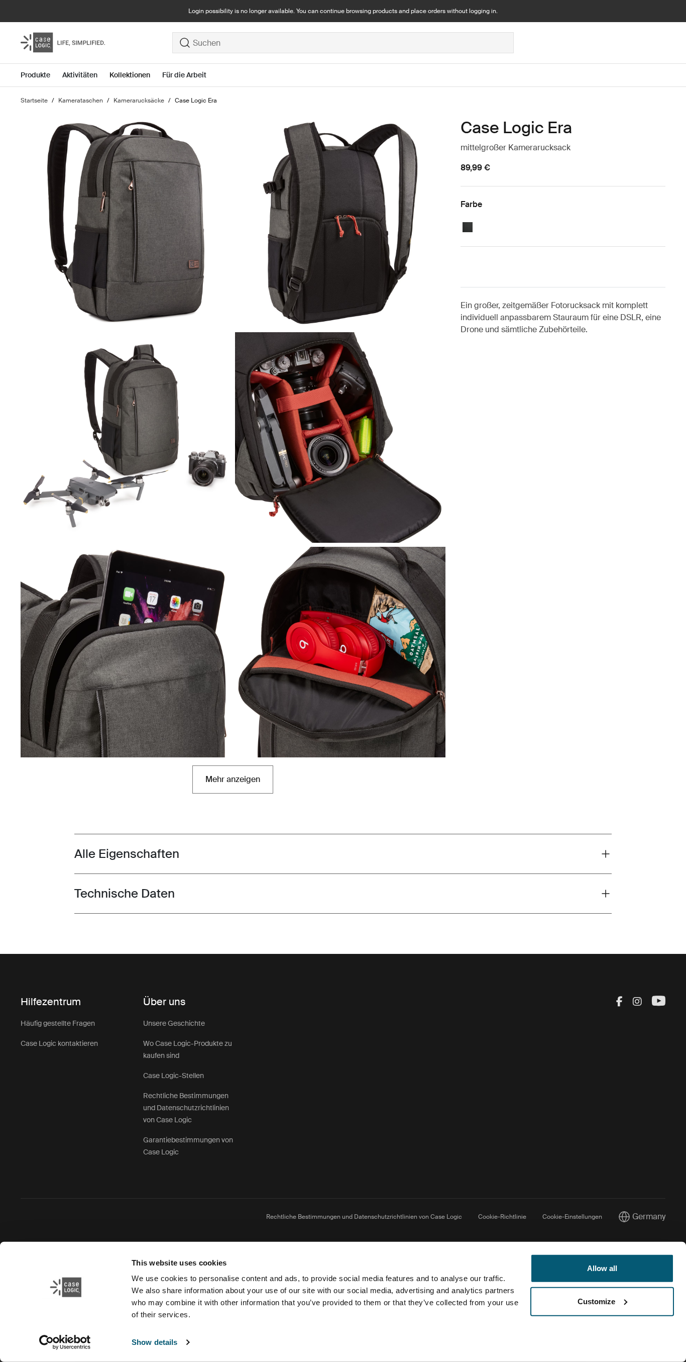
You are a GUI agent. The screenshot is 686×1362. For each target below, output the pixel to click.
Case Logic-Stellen (173, 1075)
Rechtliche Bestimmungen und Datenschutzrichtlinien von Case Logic (186, 1107)
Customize (596, 1301)
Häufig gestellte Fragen (58, 1023)
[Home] (96, 43)
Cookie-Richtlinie (502, 1217)
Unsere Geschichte (174, 1023)
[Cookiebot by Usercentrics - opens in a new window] (65, 1342)
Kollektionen (129, 74)
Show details (154, 1342)
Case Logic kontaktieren (59, 1043)
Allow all (602, 1268)
